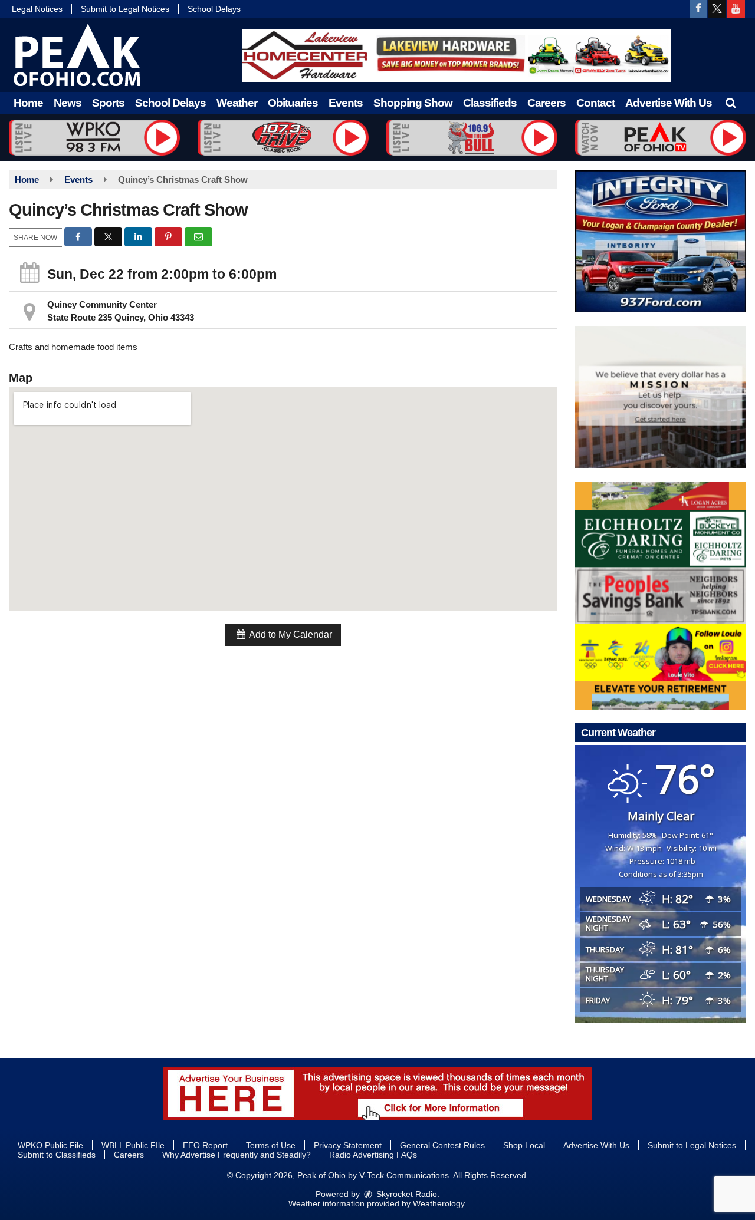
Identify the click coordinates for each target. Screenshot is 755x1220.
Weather (236, 103)
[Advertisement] (456, 55)
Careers (546, 103)
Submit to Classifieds (57, 1154)
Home (28, 103)
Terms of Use (271, 1145)
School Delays (214, 9)
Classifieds (490, 103)
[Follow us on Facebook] (698, 9)
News (67, 103)
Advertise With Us (668, 103)
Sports (108, 103)
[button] (730, 103)
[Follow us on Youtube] (736, 9)
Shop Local (524, 1145)
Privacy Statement (348, 1145)
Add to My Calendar (289, 634)
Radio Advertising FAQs (373, 1154)
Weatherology (438, 1203)
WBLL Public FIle (133, 1145)
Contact (595, 103)
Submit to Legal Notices (125, 9)
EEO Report (205, 1145)
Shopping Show (412, 103)
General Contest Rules (442, 1145)
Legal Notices (37, 9)
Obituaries (293, 103)
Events (346, 103)
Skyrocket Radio (405, 1194)
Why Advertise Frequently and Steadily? (236, 1154)
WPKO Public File (50, 1145)
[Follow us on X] (717, 9)
